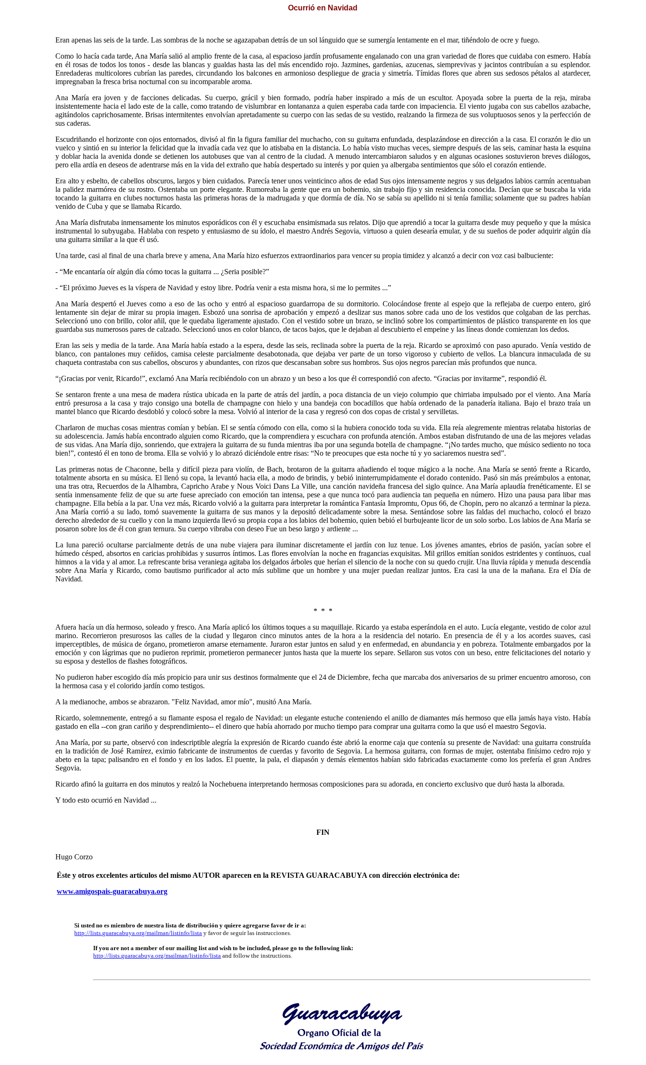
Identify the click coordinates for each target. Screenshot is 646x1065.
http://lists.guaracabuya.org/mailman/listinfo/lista (138, 932)
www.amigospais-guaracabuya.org (112, 891)
